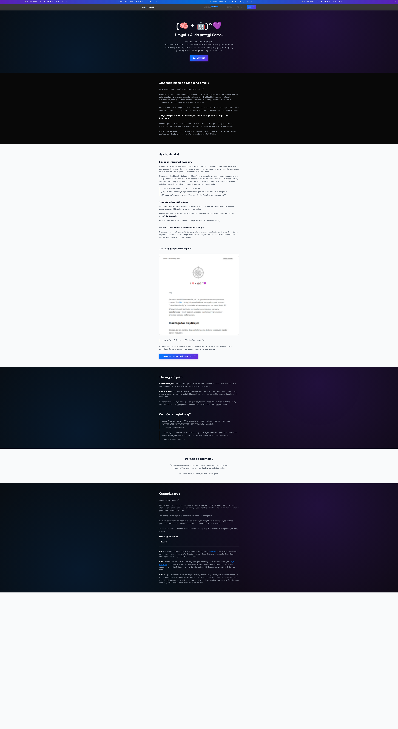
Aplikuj (251, 7)
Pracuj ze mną (227, 7)
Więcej (239, 7)
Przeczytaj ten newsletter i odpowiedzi (177, 356)
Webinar (211, 7)
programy (212, 551)
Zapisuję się (199, 58)
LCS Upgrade (148, 7)
